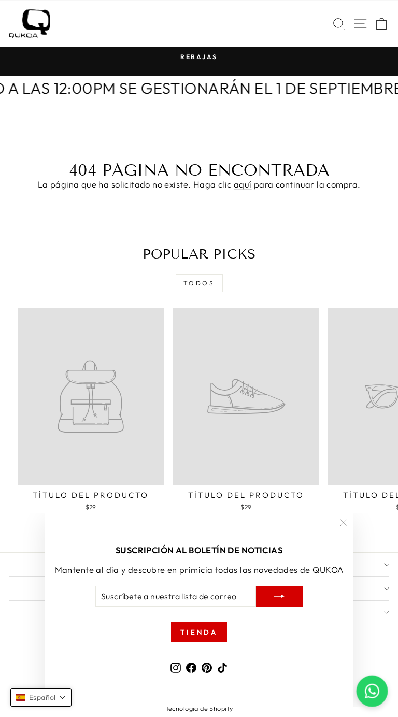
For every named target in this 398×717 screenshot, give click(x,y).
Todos (199, 283)
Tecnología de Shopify (199, 708)
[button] (41, 697)
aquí (243, 184)
